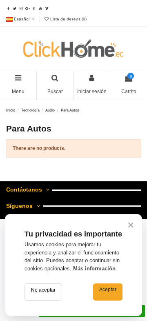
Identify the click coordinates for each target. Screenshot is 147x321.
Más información (94, 268)
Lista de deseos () (68, 19)
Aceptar (107, 289)
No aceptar (43, 290)
